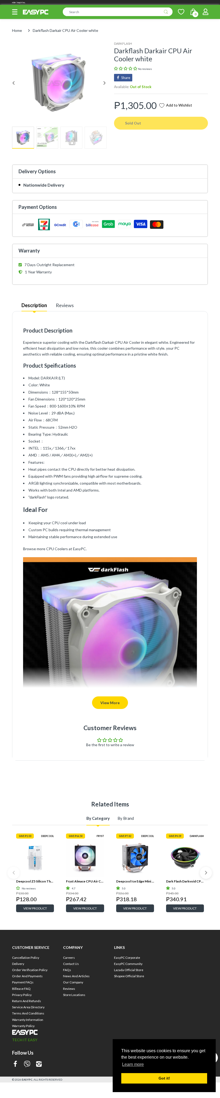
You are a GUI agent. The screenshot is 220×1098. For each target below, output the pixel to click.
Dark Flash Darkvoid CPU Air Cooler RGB (185, 881)
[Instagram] (39, 1064)
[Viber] (27, 1064)
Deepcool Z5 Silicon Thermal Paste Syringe (35, 881)
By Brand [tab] (126, 818)
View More (110, 702)
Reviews (65, 305)
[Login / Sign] (205, 12)
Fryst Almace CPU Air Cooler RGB (85, 881)
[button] (14, 11)
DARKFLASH (123, 43)
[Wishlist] (181, 12)
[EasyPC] (35, 12)
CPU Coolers (57, 548)
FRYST (100, 836)
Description (34, 305)
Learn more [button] (133, 1064)
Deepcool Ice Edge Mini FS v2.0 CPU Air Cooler (135, 881)
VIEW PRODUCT (35, 908)
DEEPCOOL (47, 836)
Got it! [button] (164, 1078)
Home (17, 30)
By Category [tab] (98, 818)
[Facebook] (15, 1064)
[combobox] (118, 11)
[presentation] (14, 873)
